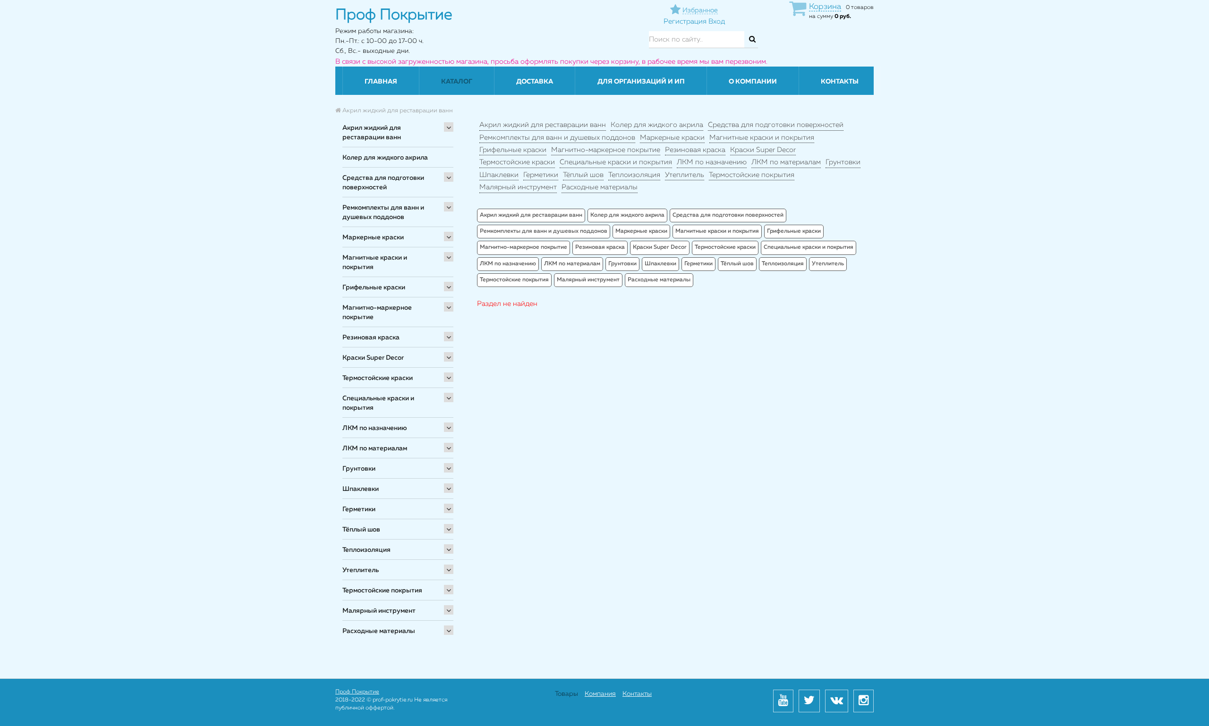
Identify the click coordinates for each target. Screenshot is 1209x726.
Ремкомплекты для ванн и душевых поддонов (383, 212)
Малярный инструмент (379, 611)
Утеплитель (360, 570)
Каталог (456, 81)
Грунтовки (358, 468)
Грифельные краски (373, 287)
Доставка (534, 81)
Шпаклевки (360, 489)
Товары (566, 694)
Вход (716, 21)
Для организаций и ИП (641, 81)
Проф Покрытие (357, 692)
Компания (600, 694)
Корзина (825, 7)
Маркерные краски (373, 237)
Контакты (840, 81)
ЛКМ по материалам (374, 448)
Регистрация (685, 21)
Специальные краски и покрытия (378, 403)
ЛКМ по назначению (374, 428)
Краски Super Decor (373, 358)
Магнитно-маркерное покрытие (377, 312)
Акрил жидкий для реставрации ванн (371, 133)
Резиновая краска (371, 337)
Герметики (358, 509)
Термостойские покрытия (382, 590)
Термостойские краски (377, 378)
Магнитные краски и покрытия (374, 262)
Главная (381, 81)
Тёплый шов (361, 529)
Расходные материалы (378, 631)
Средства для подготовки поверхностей (383, 183)
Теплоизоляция (366, 550)
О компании (753, 81)
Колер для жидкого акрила (385, 157)
